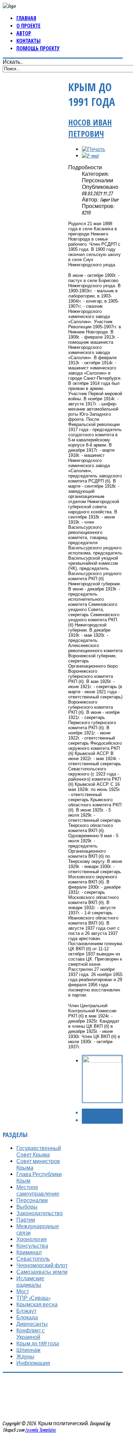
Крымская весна (37, 1304)
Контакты (28, 41)
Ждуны (25, 1356)
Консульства (32, 1246)
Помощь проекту (38, 48)
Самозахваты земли (42, 1272)
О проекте (28, 25)
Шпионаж (28, 1350)
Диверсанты (32, 1324)
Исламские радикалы (30, 1281)
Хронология (31, 1239)
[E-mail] (90, 155)
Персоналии (32, 1200)
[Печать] (93, 149)
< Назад (91, 1112)
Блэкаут (26, 1311)
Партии (25, 1220)
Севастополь (33, 1259)
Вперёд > (92, 1120)
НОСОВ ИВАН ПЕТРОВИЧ (90, 128)
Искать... (13, 62)
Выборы (27, 1207)
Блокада (27, 1317)
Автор (23, 33)
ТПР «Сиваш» (33, 1298)
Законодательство (39, 1213)
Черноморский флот (42, 1265)
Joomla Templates (41, 1430)
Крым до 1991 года (37, 1343)
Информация (33, 1363)
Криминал (29, 1252)
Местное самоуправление (37, 1190)
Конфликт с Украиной (30, 1333)
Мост (22, 1291)
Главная (26, 18)
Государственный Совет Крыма (38, 1151)
